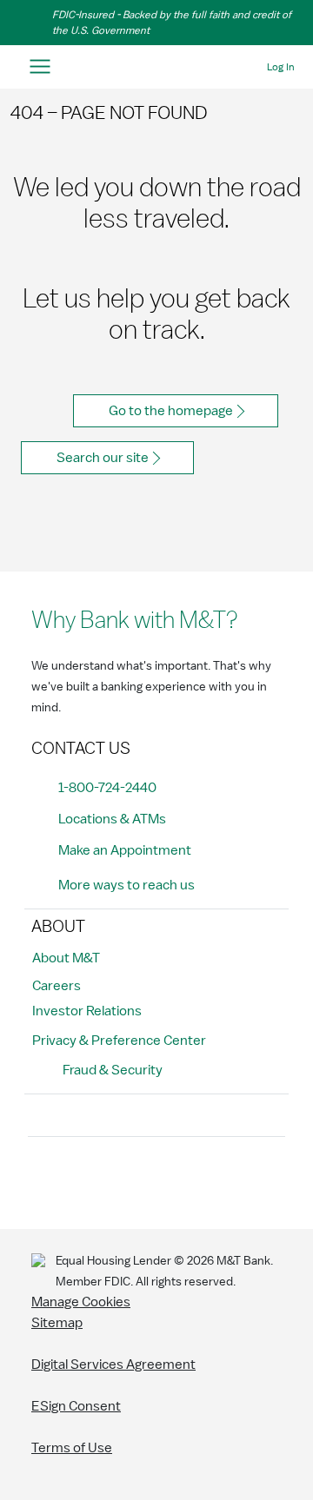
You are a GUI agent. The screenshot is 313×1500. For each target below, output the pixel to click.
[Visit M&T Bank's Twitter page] (124, 1179)
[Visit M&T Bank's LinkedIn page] (163, 1179)
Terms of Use (71, 1448)
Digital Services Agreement (113, 1364)
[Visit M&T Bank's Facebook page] (46, 1179)
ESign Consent (76, 1406)
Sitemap (57, 1323)
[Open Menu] (40, 67)
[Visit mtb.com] (156, 67)
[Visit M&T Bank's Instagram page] (85, 1179)
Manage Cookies (80, 1302)
